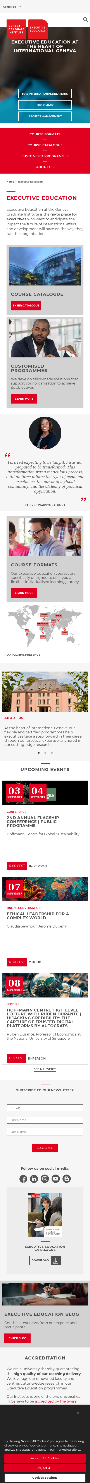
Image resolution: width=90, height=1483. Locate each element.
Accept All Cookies (45, 1458)
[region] (45, 1444)
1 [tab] (38, 753)
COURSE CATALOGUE (45, 145)
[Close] (78, 1413)
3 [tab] (51, 753)
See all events (45, 1069)
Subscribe (45, 1148)
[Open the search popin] (85, 19)
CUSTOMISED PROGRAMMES (45, 156)
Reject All (45, 1468)
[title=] (16, 29)
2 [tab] (45, 753)
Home (10, 181)
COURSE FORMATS (45, 134)
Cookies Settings (44, 1477)
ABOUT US (45, 167)
